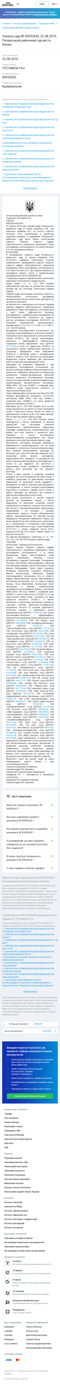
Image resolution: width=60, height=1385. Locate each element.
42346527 (39, 641)
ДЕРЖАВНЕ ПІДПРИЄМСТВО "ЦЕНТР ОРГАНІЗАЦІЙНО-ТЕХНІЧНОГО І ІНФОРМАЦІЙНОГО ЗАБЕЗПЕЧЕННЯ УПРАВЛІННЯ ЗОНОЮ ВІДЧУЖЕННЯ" (27, 177)
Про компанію (11, 1118)
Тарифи (8, 1114)
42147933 (24, 649)
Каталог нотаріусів (13, 1227)
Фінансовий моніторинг (16, 1166)
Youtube (8, 1335)
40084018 (10, 699)
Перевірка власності (14, 1171)
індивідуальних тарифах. (45, 14)
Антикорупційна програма (39, 1348)
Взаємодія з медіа (13, 1126)
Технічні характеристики (38, 1343)
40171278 (20, 688)
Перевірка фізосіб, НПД (16, 1162)
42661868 (43, 631)
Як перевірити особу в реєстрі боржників (24, 1251)
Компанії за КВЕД (13, 1206)
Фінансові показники (14, 1175)
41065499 (10, 675)
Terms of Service (34, 1327)
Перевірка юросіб (13, 1158)
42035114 (10, 735)
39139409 (48, 706)
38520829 (43, 712)
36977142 (10, 722)
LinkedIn (8, 1331)
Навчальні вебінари (14, 1135)
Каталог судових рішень (24, 23)
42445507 (43, 639)
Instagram (9, 1339)
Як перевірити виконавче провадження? (24, 1242)
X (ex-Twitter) (10, 1343)
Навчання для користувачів (18, 1139)
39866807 (20, 701)
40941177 (20, 680)
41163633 (10, 670)
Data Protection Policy (36, 1335)
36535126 (10, 727)
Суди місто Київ (47, 23)
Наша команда (11, 1122)
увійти (42, 4)
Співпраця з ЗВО (12, 1130)
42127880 (10, 738)
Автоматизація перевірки (17, 1179)
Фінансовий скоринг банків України (21, 1192)
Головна (6, 23)
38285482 (43, 714)
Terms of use (32, 1331)
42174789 (36, 646)
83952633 (47, 1031)
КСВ (6, 1147)
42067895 (36, 654)
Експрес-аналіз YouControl (17, 1187)
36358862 (10, 733)
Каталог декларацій (14, 1223)
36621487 (10, 725)
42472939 (39, 636)
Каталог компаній (13, 1202)
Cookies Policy (33, 1339)
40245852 (20, 686)
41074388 (10, 673)
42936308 (20, 623)
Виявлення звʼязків (14, 1183)
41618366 (37, 659)
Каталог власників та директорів (20, 1219)
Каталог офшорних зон (15, 1215)
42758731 (37, 626)
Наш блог (9, 1143)
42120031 (28, 652)
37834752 (42, 717)
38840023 (42, 709)
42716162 (48, 628)
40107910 (28, 693)
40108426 (20, 691)
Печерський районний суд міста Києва (20, 28)
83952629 (38, 1024)
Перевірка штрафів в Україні (18, 1238)
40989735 (25, 678)
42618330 (37, 633)
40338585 (10, 683)
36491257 (48, 727)
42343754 (36, 644)
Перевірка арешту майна (16, 1246)
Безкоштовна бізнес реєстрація (30, 1096)
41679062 (40, 657)
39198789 (37, 704)
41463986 (42, 662)
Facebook (9, 1327)
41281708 (48, 665)
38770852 (10, 346)
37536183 (37, 612)
